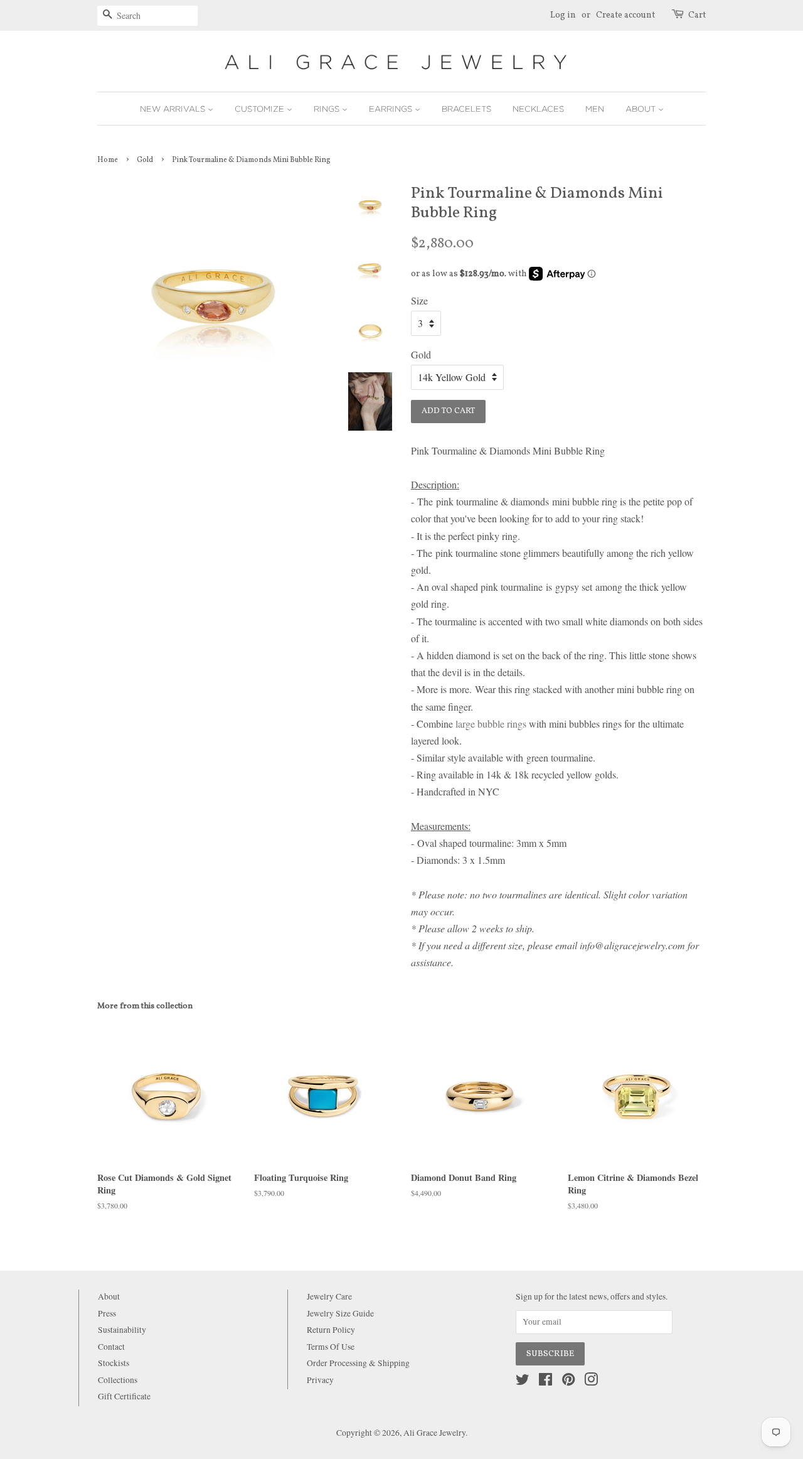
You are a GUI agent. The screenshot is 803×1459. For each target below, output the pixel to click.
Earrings (392, 108)
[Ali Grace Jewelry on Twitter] (522, 1381)
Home (107, 160)
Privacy (320, 1380)
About (641, 108)
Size (419, 300)
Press (107, 1313)
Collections (117, 1380)
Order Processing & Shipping (358, 1363)
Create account (625, 15)
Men (594, 108)
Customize (261, 108)
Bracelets (466, 108)
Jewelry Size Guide (340, 1313)
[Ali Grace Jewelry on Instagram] (591, 1381)
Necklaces (538, 108)
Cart (697, 15)
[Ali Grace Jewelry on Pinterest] (568, 1381)
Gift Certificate (124, 1396)
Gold (145, 160)
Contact (111, 1346)
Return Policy (331, 1329)
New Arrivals (174, 108)
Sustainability (122, 1329)
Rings (328, 108)
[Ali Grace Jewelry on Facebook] (545, 1381)
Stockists (113, 1363)
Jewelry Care (329, 1296)
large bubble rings (492, 723)
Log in (563, 15)
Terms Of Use (330, 1346)
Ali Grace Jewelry (434, 1432)
